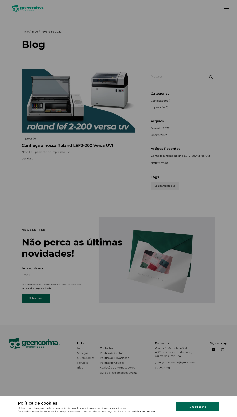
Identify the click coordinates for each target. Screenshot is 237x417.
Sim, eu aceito (197, 406)
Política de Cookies (143, 411)
